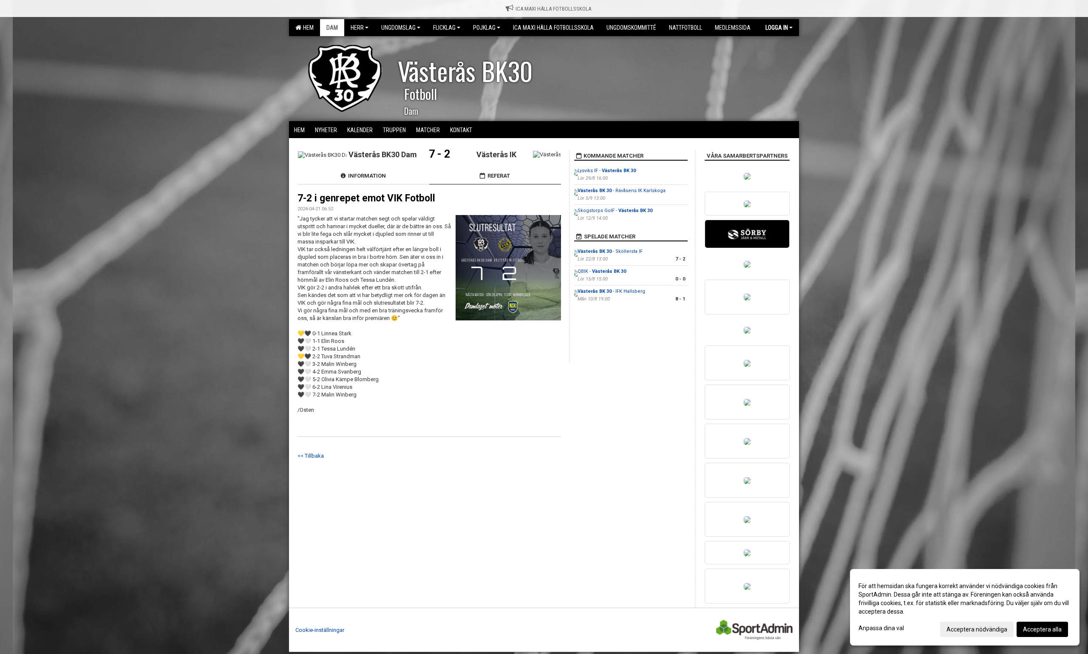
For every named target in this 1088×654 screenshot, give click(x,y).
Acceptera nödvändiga (976, 629)
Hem (307, 27)
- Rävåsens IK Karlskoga (622, 190)
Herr (357, 27)
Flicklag (444, 27)
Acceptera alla (1042, 629)
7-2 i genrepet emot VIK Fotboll (366, 198)
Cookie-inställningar (319, 630)
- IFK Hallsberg (611, 291)
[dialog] (965, 607)
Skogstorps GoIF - (615, 210)
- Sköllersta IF (610, 251)
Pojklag (484, 27)
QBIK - (602, 271)
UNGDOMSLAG (398, 27)
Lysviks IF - (607, 170)
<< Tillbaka (311, 456)
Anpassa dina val (881, 628)
